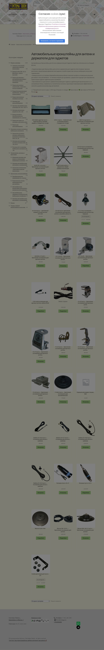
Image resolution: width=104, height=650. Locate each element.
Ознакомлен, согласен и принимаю (52, 41)
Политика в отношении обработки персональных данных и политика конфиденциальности (52, 26)
